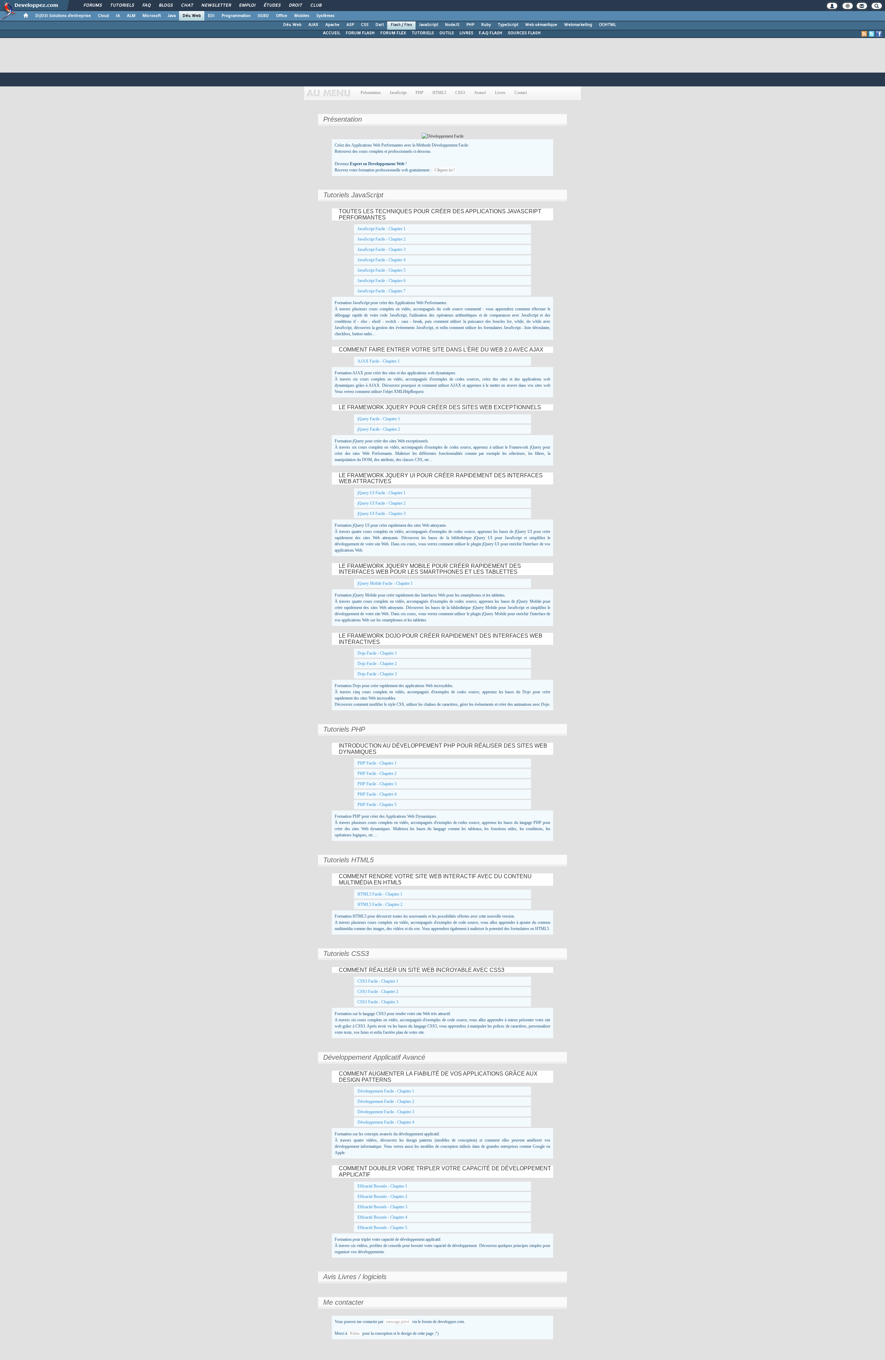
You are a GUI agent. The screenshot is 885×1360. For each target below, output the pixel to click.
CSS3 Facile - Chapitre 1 (377, 981)
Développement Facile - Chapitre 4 (385, 1122)
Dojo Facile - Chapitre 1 (377, 653)
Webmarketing (578, 24)
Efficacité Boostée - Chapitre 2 (382, 1196)
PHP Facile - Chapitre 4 (377, 794)
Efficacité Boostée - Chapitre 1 (382, 1186)
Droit (295, 5)
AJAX (313, 24)
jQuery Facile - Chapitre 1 (378, 418)
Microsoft (151, 15)
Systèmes (325, 15)
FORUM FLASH (360, 33)
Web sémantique (541, 24)
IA (118, 15)
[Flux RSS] (864, 34)
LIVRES (466, 33)
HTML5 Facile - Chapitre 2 (379, 904)
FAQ (146, 5)
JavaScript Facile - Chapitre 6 (381, 280)
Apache (332, 24)
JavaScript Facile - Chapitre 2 (381, 239)
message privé (397, 1321)
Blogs (165, 5)
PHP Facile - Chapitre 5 (377, 804)
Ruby (486, 24)
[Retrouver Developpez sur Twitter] (871, 34)
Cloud (103, 15)
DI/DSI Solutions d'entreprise (63, 15)
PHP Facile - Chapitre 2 (377, 773)
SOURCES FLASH (524, 33)
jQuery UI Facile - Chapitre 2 (381, 503)
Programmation (236, 15)
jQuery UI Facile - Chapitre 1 (381, 492)
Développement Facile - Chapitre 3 (385, 1111)
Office (281, 15)
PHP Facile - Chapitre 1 (377, 763)
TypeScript (508, 24)
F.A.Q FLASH (490, 33)
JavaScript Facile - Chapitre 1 (381, 228)
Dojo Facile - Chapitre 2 (377, 663)
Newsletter (216, 5)
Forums (92, 5)
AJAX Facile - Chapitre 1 (378, 361)
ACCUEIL (331, 33)
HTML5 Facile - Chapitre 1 (379, 894)
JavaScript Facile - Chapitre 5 (381, 270)
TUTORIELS (423, 33)
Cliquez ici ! (444, 170)
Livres (500, 92)
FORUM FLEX (393, 33)
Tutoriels (121, 5)
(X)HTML (607, 24)
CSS (365, 24)
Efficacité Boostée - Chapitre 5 (382, 1227)
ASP (350, 24)
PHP (470, 24)
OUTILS (446, 33)
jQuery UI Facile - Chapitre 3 (381, 513)
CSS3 (460, 92)
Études (272, 5)
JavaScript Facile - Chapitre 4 (381, 259)
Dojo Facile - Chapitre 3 (377, 674)
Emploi (247, 5)
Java (172, 15)
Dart (379, 24)
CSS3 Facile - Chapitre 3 (377, 1002)
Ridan (355, 1333)
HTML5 (439, 92)
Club (315, 5)
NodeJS (452, 24)
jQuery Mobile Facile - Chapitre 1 (385, 583)
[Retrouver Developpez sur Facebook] (879, 34)
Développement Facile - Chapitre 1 (385, 1091)
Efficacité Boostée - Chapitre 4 (382, 1217)
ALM (131, 15)
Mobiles (301, 15)
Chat (187, 5)
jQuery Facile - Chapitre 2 (378, 429)
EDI (211, 15)
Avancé (480, 92)
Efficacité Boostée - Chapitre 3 (382, 1206)
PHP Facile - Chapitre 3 (377, 783)
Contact (520, 92)
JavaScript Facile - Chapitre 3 (381, 249)
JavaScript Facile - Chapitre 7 (381, 291)
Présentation (371, 92)
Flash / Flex (401, 24)
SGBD (263, 15)
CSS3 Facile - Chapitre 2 (377, 991)
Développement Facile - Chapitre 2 (385, 1101)
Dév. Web (192, 15)
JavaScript (428, 24)
